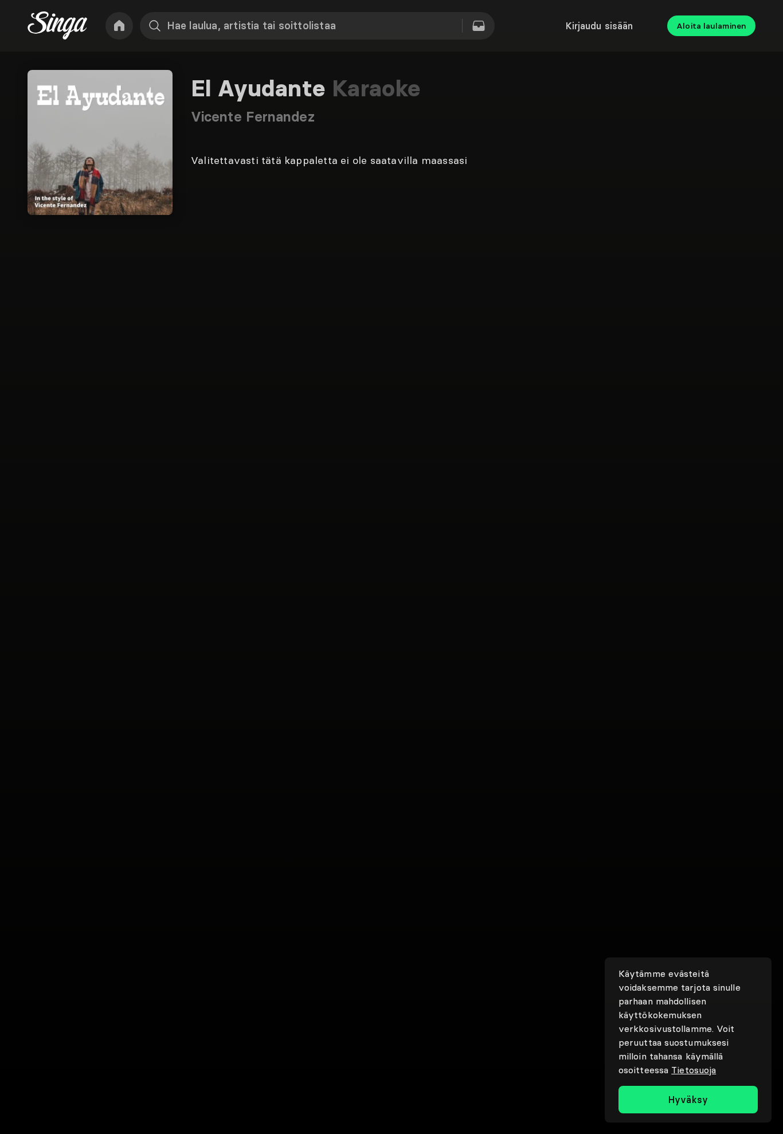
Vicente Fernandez (253, 116)
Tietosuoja (693, 1070)
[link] (119, 26)
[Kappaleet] (478, 26)
